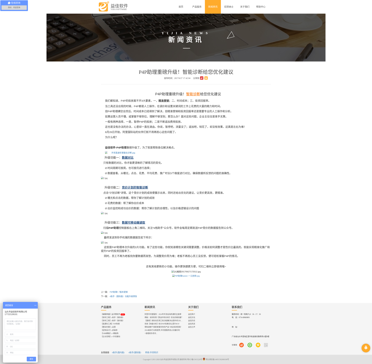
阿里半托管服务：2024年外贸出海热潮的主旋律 (163, 314)
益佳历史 (191, 321)
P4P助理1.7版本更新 (119, 292)
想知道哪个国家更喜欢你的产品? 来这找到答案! (163, 327)
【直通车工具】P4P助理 (110, 324)
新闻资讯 (150, 307)
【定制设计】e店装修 (109, 330)
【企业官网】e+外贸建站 (110, 337)
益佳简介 (191, 314)
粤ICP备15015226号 (194, 359)
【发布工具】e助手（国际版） (112, 317)
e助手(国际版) (135, 352)
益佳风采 (191, 324)
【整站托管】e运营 (108, 327)
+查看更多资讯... (151, 333)
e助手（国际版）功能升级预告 (123, 296)
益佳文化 (191, 317)
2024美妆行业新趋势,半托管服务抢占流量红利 (162, 330)
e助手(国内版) (118, 352)
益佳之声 (191, 327)
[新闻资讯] (213, 7)
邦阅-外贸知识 (151, 352)
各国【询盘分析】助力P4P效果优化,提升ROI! (162, 324)
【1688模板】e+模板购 (109, 333)
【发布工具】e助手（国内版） (112, 321)
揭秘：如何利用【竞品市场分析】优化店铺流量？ (164, 317)
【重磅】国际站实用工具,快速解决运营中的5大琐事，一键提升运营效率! (173, 321)
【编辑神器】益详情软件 (112, 314)
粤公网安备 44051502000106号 (217, 359)
